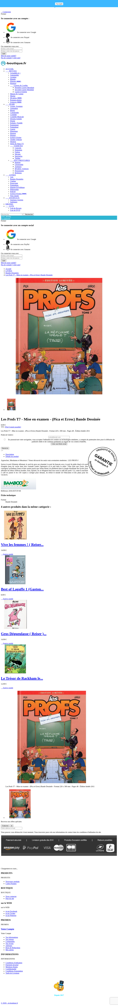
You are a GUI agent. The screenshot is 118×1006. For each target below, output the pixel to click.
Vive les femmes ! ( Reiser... (22, 544)
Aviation (13, 77)
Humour (13, 83)
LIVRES (11, 175)
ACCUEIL (10, 69)
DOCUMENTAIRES (20, 160)
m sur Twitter (10, 913)
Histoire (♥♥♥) (15, 81)
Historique (14, 131)
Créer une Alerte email (59, 444)
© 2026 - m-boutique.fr (9, 1003)
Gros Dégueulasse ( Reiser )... (23, 634)
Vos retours (10, 939)
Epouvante (14, 183)
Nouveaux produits (12, 882)
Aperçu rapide (7, 554)
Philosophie (14, 189)
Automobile (14, 75)
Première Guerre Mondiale (24, 88)
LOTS (10, 206)
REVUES (11, 71)
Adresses (9, 946)
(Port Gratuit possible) (13, 427)
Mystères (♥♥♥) (16, 98)
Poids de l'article (7, 435)
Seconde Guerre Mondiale (24, 90)
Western (13, 142)
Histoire (18, 162)
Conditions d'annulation (14, 971)
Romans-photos (16, 100)
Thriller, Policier (16, 140)
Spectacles (18, 156)
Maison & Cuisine (16, 94)
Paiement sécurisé (12, 965)
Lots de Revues (15, 208)
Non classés (14, 196)
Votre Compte (7, 929)
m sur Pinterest (11, 915)
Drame (12, 121)
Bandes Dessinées (16, 179)
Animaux (18, 167)
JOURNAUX (12, 198)
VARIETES (16, 146)
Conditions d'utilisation (14, 963)
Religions (18, 173)
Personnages (19, 171)
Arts (11, 177)
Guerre (12, 129)
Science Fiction (15, 137)
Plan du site (10, 898)
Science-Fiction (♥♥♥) (18, 194)
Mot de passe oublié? (8, 56)
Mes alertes (10, 950)
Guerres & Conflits (19, 86)
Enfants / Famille (16, 123)
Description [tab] (10, 454)
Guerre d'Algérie (21, 92)
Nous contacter (11, 896)
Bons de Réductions (13, 948)
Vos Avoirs (9, 944)
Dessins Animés (16, 119)
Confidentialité (11, 969)
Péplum (13, 135)
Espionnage (14, 125)
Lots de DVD (15, 210)
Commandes (10, 941)
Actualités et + (15, 73)
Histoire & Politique (17, 187)
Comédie (13, 115)
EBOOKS (9, 204)
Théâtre (17, 158)
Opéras (17, 152)
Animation (14, 108)
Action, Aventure (16, 106)
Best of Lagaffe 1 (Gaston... (22, 589)
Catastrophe (14, 113)
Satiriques (13, 202)
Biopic (12, 110)
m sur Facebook (11, 911)
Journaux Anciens (16, 200)
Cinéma (13, 181)
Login (3, 53)
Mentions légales (12, 967)
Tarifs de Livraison (12, 973)
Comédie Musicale (17, 117)
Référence (5, 491)
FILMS (10, 104)
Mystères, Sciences (22, 169)
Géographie (19, 165)
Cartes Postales (11, 884)
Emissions (18, 150)
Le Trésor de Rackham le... (22, 678)
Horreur (13, 133)
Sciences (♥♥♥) (16, 102)
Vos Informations (12, 937)
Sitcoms (18, 154)
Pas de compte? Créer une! (10, 58)
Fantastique (14, 127)
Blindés (13, 79)
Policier (13, 192)
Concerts (18, 148)
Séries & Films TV (17, 144)
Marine (12, 96)
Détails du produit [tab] (12, 456)
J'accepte (59, 4)
